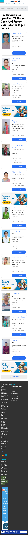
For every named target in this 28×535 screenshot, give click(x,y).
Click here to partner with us (4, 480)
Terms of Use (15, 393)
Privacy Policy (15, 396)
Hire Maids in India (8, 7)
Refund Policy (15, 398)
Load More (15, 376)
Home (2, 7)
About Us (14, 391)
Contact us (14, 400)
